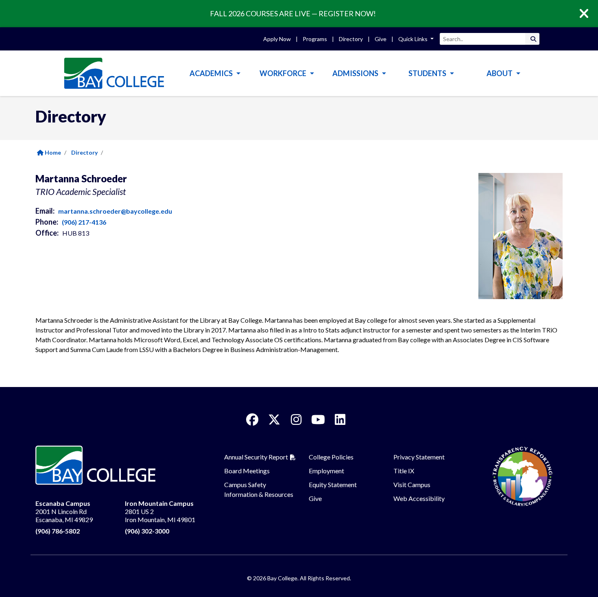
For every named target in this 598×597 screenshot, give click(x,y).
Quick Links (413, 38)
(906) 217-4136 (84, 222)
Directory (351, 38)
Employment (326, 471)
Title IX (403, 471)
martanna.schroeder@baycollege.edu (115, 211)
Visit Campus (411, 484)
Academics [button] (212, 73)
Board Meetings (247, 471)
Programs (315, 38)
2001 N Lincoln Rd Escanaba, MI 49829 (64, 511)
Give (380, 38)
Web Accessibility (419, 498)
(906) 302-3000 (147, 531)
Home (52, 152)
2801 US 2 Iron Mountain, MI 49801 (160, 511)
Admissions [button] (356, 73)
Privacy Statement (419, 457)
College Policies (331, 457)
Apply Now (277, 38)
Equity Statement (333, 484)
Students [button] (427, 73)
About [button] (500, 73)
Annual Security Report (256, 457)
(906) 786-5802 (57, 531)
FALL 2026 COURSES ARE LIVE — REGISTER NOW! (293, 13)
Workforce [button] (284, 73)
